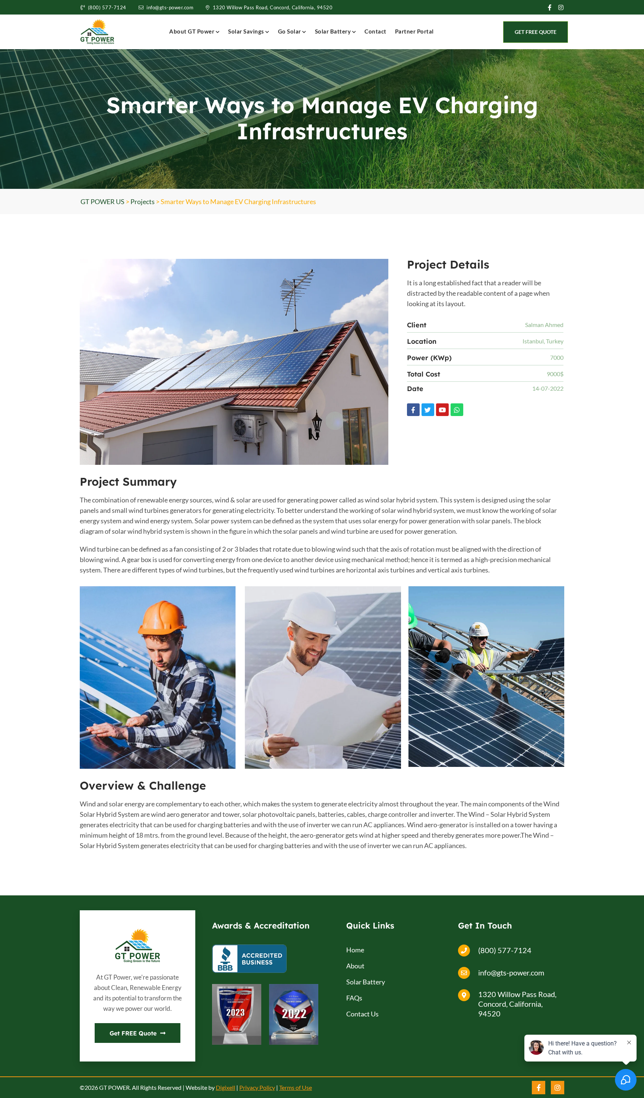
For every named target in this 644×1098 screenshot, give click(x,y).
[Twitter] (428, 409)
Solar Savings (246, 31)
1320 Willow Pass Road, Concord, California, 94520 (272, 7)
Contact (375, 31)
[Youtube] (442, 409)
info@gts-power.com (169, 7)
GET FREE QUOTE (535, 32)
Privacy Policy (257, 1087)
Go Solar (290, 31)
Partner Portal (414, 31)
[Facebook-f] (413, 409)
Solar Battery (333, 31)
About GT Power (192, 31)
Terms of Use (295, 1087)
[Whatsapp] (457, 409)
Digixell (225, 1087)
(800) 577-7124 (107, 7)
